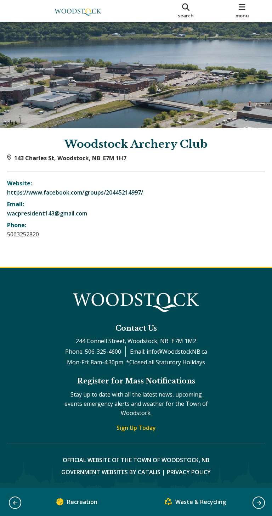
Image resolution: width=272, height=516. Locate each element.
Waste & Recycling (200, 502)
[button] (15, 503)
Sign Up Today (136, 428)
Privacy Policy (189, 472)
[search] (186, 11)
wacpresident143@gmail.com (47, 213)
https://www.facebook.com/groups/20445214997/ (75, 192)
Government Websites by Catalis (110, 472)
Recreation (82, 502)
